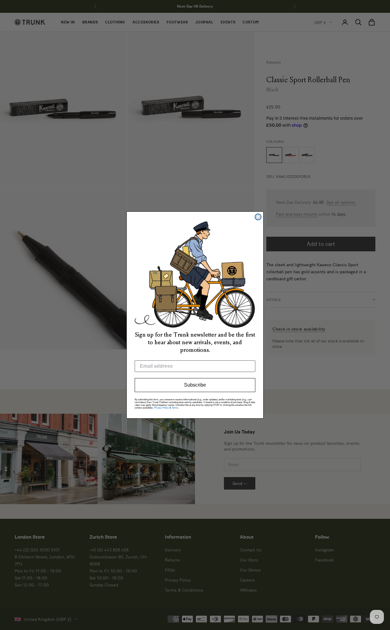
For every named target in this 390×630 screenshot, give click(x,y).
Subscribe (195, 385)
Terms (175, 407)
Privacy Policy (161, 407)
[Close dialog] (258, 217)
